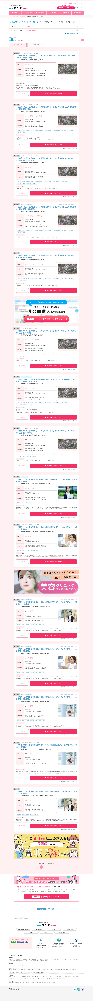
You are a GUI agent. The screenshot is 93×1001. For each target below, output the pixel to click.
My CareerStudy (55, 970)
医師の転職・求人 (27, 978)
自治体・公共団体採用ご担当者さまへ (23, 929)
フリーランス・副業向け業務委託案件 (31, 960)
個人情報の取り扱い (70, 929)
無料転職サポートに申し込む (66, 7)
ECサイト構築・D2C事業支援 (45, 970)
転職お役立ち (79, 12)
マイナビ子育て (36, 970)
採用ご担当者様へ (68, 3)
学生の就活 (11, 959)
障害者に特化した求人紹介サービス (16, 960)
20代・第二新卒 (27, 976)
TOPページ (16, 12)
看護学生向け (25, 959)
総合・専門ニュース (22, 969)
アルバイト (63, 959)
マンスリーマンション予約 (26, 972)
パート (67, 959)
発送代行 (27, 982)
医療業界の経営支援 (54, 978)
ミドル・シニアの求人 (74, 959)
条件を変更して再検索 (47, 909)
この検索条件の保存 (71, 33)
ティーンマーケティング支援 (48, 969)
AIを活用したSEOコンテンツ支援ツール (39, 972)
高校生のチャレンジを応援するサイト (34, 969)
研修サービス (11, 982)
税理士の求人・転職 (63, 976)
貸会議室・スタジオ (34, 982)
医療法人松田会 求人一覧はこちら (70, 97)
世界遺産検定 (20, 970)
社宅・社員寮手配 (42, 982)
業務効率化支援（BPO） (19, 982)
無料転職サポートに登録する (47, 897)
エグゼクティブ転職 (48, 976)
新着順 (37, 44)
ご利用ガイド (29, 12)
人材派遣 (10, 976)
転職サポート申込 (62, 932)
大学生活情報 (57, 969)
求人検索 (54, 12)
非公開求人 (18, 40)
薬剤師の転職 (75, 976)
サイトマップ (54, 929)
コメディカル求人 (19, 978)
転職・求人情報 (40, 959)
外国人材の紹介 (62, 978)
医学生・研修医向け (32, 959)
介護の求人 (47, 978)
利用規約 (31, 932)
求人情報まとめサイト (13, 969)
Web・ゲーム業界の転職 (18, 976)
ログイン (79, 7)
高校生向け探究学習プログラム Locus (24, 965)
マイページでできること (79, 3)
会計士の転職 (55, 976)
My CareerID (62, 970)
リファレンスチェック (51, 982)
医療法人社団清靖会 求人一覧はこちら (69, 517)
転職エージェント (39, 976)
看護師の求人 (12, 978)
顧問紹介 (69, 976)
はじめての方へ (41, 12)
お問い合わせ (46, 932)
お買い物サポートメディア (15, 972)
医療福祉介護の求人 (43, 960)
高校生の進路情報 (12, 965)
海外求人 (46, 959)
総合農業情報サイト (27, 970)
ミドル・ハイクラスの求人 (54, 959)
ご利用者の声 (66, 12)
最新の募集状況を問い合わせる (54, 93)
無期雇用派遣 (40, 978)
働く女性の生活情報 (64, 969)
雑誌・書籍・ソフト (73, 969)
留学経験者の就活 (18, 959)
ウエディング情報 (13, 970)
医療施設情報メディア (70, 970)
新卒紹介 (33, 976)
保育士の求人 (34, 978)
